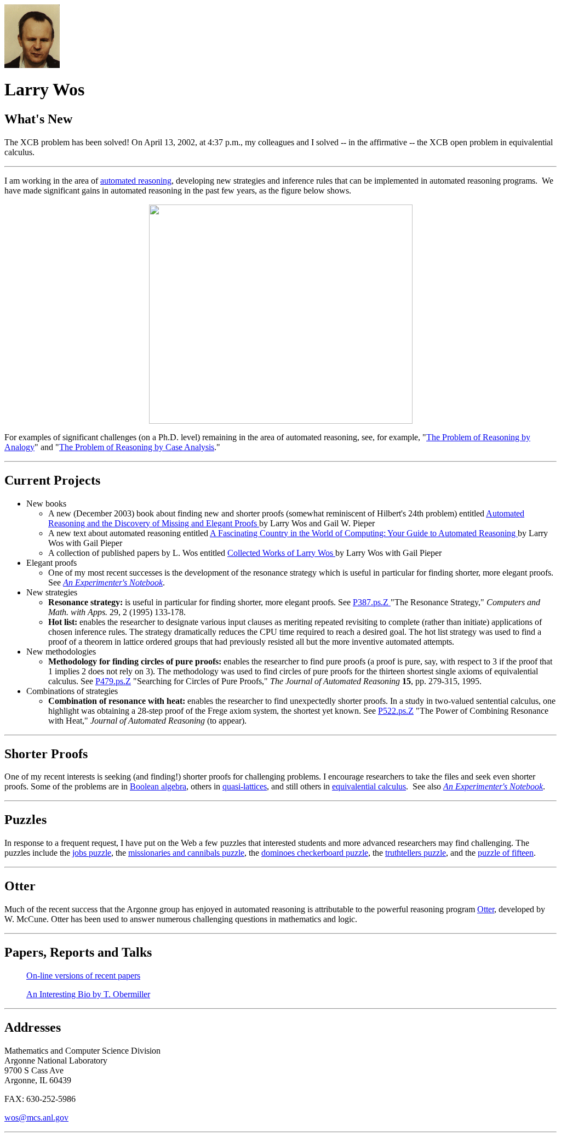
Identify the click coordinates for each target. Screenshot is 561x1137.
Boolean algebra (158, 786)
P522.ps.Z (396, 710)
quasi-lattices (244, 786)
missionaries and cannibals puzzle (186, 852)
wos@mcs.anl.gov (36, 1117)
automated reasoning (135, 180)
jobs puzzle (91, 852)
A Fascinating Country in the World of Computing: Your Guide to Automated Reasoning (364, 533)
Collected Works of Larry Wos (281, 553)
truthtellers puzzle (415, 852)
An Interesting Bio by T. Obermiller (88, 994)
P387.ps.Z (372, 602)
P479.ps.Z (113, 681)
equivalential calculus (369, 786)
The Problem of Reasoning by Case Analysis (136, 447)
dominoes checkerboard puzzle (314, 852)
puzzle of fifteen (506, 852)
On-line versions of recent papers (83, 975)
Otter (485, 909)
